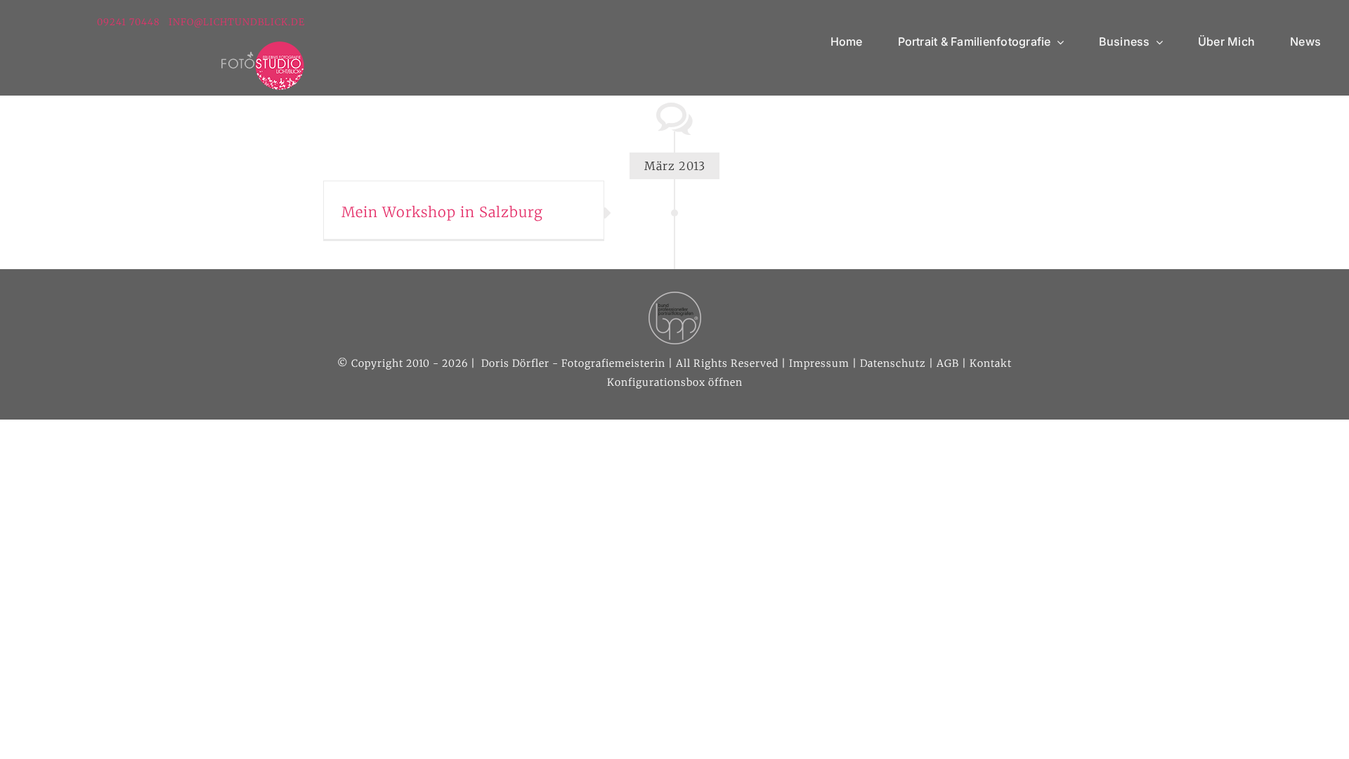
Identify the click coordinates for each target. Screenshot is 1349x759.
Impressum (819, 363)
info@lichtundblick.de (237, 22)
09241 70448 (130, 22)
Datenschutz (893, 363)
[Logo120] (263, 46)
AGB (948, 363)
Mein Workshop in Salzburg (442, 212)
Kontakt (991, 363)
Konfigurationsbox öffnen (675, 382)
